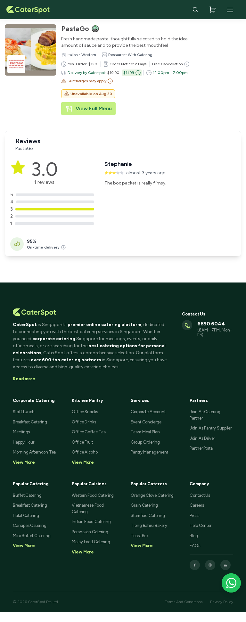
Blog (194, 535)
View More (24, 545)
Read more (24, 378)
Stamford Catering (148, 515)
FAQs (195, 545)
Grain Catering (144, 505)
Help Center (200, 525)
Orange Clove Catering (152, 495)
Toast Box (139, 535)
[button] (87, 81)
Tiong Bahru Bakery (149, 525)
